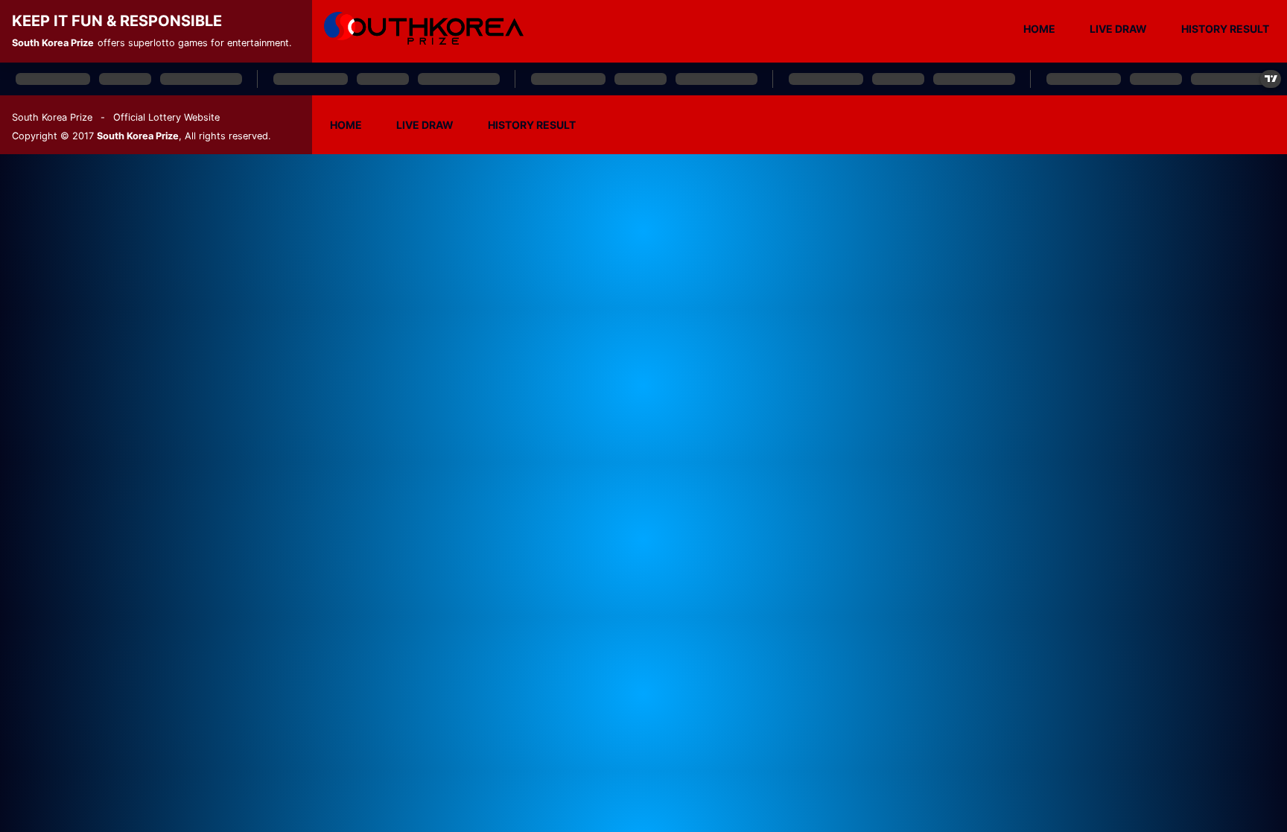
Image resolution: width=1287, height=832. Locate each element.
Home (1039, 28)
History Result (1225, 28)
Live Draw (1118, 28)
